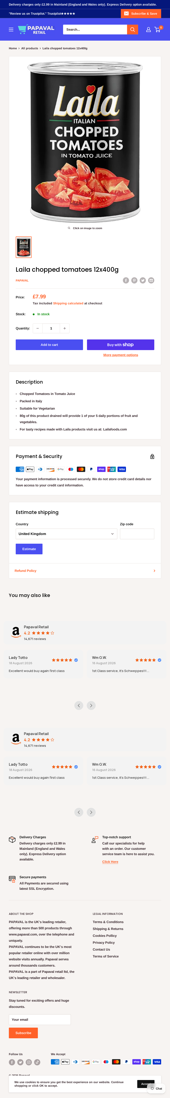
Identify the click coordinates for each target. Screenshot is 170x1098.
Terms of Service (106, 956)
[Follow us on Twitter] (20, 1062)
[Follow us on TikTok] (37, 1062)
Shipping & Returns (108, 929)
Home (13, 48)
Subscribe (23, 1033)
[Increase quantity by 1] (64, 328)
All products (29, 48)
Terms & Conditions (108, 922)
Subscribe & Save (144, 13)
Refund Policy (25, 571)
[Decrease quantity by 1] (37, 328)
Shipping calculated (68, 303)
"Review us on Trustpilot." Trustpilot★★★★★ (42, 13)
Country (22, 524)
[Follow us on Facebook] (12, 1062)
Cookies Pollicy (105, 935)
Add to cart (49, 345)
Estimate (29, 549)
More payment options (120, 355)
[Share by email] (151, 280)
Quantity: (23, 328)
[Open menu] (11, 29)
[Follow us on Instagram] (29, 1062)
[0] (157, 29)
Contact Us (101, 949)
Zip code (126, 524)
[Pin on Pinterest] (134, 280)
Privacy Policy (104, 942)
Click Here (110, 862)
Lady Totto (18, 657)
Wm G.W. (99, 657)
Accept (146, 1084)
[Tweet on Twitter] (143, 280)
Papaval (22, 280)
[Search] (132, 29)
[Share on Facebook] (126, 280)
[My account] (148, 29)
